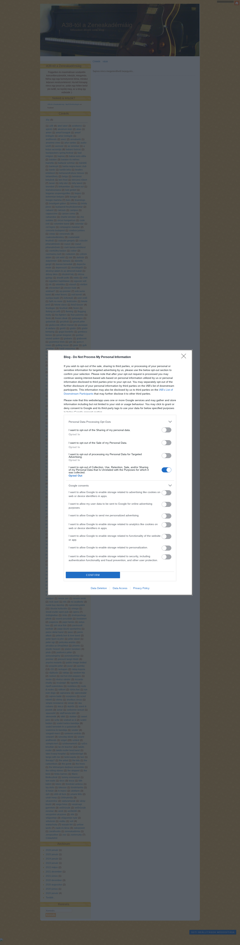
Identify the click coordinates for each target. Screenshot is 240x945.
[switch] (166, 429)
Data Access (120, 588)
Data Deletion (99, 588)
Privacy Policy (141, 588)
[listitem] (120, 422)
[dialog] (120, 472)
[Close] (184, 357)
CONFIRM (93, 575)
